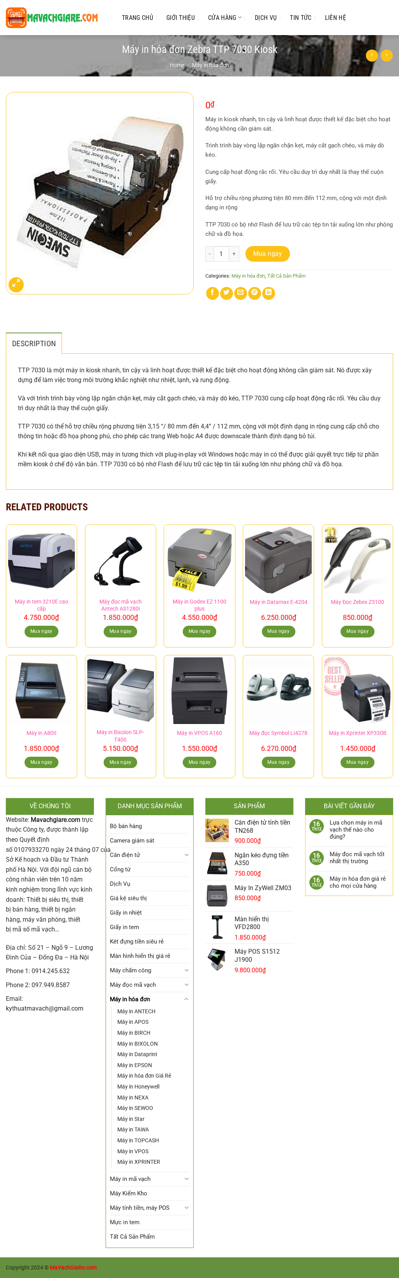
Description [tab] (34, 343)
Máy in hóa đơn (210, 65)
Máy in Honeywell (138, 1086)
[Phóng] (16, 284)
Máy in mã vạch (130, 1178)
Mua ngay (267, 253)
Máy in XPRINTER (138, 1162)
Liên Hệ (335, 17)
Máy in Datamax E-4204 (278, 602)
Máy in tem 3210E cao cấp (41, 605)
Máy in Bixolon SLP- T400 (120, 736)
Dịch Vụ (266, 17)
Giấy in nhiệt (126, 912)
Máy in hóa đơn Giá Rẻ (144, 1076)
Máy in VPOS (132, 1151)
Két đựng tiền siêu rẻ (137, 941)
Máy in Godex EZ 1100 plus (199, 605)
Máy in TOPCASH (138, 1140)
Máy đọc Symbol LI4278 (278, 733)
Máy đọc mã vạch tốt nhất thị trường (357, 858)
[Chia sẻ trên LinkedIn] (268, 293)
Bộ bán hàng (126, 826)
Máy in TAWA (133, 1129)
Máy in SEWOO (135, 1108)
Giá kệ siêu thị (128, 898)
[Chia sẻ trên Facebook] (212, 293)
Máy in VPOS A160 (199, 733)
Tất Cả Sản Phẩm (286, 276)
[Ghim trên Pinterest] (254, 293)
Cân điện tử (125, 854)
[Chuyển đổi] (186, 854)
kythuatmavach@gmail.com (44, 1008)
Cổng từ (120, 869)
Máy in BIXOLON (137, 1044)
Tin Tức (300, 17)
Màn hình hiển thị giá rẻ (140, 955)
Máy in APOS (132, 1022)
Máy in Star (131, 1119)
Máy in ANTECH (136, 1011)
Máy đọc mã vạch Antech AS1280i (120, 605)
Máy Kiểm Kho (128, 1193)
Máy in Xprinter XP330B (358, 733)
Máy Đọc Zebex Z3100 (357, 602)
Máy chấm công (130, 970)
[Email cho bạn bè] (240, 293)
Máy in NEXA (132, 1097)
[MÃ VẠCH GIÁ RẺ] (56, 17)
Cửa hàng (222, 17)
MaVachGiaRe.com (73, 1267)
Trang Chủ (137, 17)
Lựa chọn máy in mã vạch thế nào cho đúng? (356, 829)
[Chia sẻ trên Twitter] (226, 293)
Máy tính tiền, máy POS (139, 1207)
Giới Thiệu (180, 17)
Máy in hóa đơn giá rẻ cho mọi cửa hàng (358, 882)
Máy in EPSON (134, 1065)
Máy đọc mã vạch (133, 984)
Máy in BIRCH (133, 1033)
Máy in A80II (41, 733)
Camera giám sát (132, 840)
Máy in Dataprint (137, 1054)
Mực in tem (124, 1222)
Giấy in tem (124, 927)
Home (177, 65)
